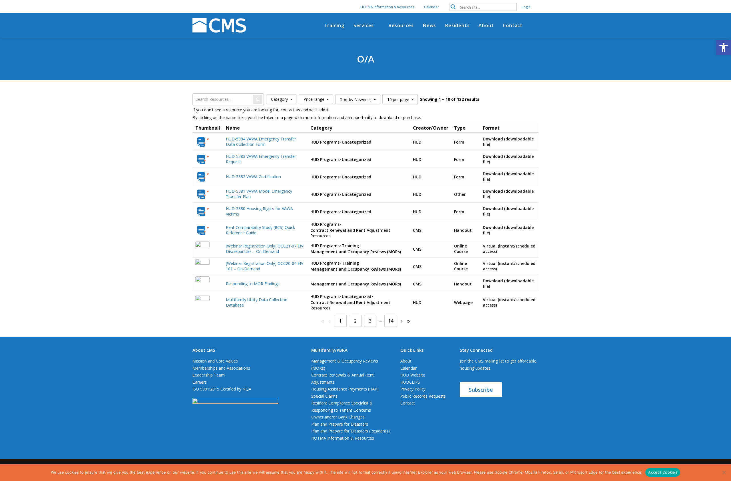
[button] (483, 7)
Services (364, 25)
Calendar (431, 7)
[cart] (536, 25)
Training (334, 25)
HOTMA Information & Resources (387, 7)
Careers (199, 382)
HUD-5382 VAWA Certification (253, 176)
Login (526, 7)
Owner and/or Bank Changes (338, 417)
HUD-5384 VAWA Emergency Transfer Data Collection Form (261, 141)
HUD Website (412, 375)
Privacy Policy (412, 389)
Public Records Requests (423, 396)
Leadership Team (208, 375)
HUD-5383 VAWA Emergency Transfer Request (261, 159)
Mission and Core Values (215, 361)
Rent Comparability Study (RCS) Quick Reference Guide (260, 230)
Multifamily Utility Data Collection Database (256, 302)
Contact (513, 25)
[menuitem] (390, 7)
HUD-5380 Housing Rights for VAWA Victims (259, 211)
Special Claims (324, 396)
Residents (457, 25)
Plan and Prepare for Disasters (339, 424)
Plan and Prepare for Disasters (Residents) (350, 431)
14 (390, 321)
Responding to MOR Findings (253, 283)
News (429, 25)
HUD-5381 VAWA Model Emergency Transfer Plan (259, 193)
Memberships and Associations (221, 368)
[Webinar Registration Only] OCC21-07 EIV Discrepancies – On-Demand (264, 248)
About (486, 25)
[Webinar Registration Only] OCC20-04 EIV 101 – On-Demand (264, 266)
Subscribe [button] (481, 389)
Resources (401, 25)
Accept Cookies (662, 472)
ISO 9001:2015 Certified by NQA (221, 389)
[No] (724, 472)
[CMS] (219, 25)
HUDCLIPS (410, 382)
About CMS (203, 350)
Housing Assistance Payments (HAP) (345, 389)
